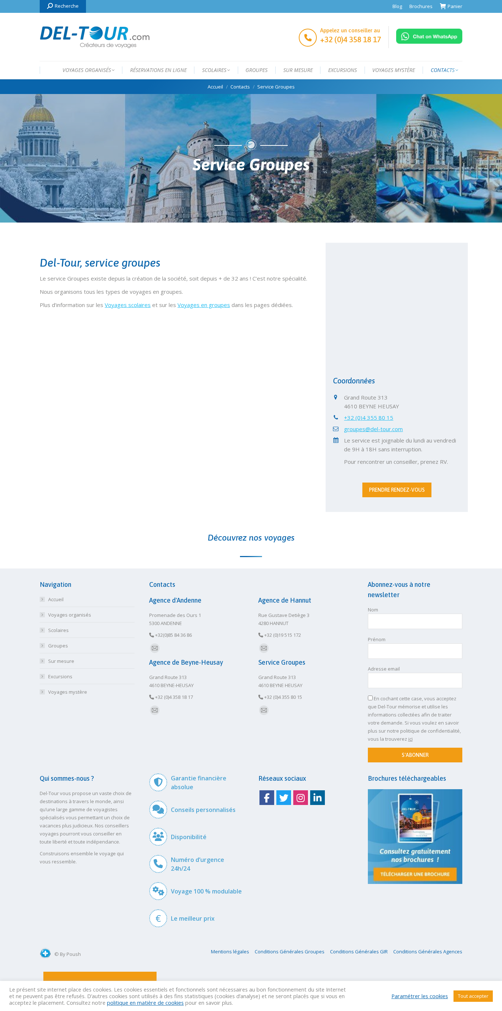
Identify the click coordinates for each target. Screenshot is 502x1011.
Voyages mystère (67, 692)
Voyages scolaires (128, 304)
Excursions (60, 676)
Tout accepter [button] (473, 996)
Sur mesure (61, 661)
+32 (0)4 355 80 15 (368, 417)
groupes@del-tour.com (373, 429)
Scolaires (58, 630)
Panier (455, 6)
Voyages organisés (69, 614)
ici (410, 739)
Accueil (56, 599)
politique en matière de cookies (145, 1002)
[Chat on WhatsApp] (429, 42)
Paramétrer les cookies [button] (419, 996)
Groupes (58, 645)
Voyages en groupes (204, 304)
